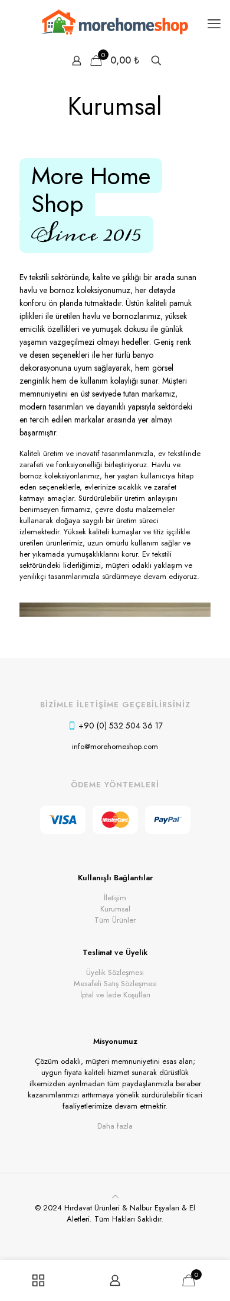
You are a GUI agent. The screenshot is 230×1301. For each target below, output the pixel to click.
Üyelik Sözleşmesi (115, 972)
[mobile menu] (214, 24)
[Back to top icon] (115, 1196)
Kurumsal (115, 908)
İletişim (115, 897)
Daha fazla (115, 1126)
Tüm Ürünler (115, 920)
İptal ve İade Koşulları (115, 994)
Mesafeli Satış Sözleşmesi (115, 983)
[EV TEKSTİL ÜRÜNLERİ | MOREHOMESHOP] (115, 23)
